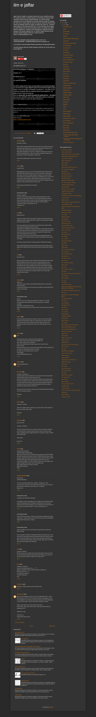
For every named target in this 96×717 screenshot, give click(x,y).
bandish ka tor (65, 171)
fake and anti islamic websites (69, 182)
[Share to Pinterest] (43, 133)
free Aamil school (66, 377)
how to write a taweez (67, 353)
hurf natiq (65, 50)
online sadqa (64, 245)
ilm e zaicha (64, 260)
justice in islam (65, 340)
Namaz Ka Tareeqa (66, 370)
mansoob (65, 102)
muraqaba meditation (66, 241)
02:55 (18, 311)
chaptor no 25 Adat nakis (69, 83)
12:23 (18, 522)
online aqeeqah (65, 355)
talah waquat (66, 99)
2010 (63, 22)
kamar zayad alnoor (68, 123)
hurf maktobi (24, 638)
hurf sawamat (18, 688)
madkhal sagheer (67, 88)
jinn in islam (64, 364)
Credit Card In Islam (66, 284)
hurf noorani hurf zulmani (27, 673)
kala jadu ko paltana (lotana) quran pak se (71, 273)
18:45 (18, 470)
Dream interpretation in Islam (68, 327)
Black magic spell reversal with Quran (71, 202)
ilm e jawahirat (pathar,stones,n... (69, 329)
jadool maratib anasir (68, 59)
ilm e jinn (64, 348)
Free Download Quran (67, 254)
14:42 (18, 578)
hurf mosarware (67, 45)
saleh (18, 333)
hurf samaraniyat (67, 57)
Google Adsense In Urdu (67, 383)
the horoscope (65, 309)
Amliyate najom (65, 357)
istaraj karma (66, 90)
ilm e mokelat (65, 219)
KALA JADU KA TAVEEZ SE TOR (71, 390)
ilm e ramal (64, 232)
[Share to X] (40, 133)
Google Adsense (65, 388)
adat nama (66, 78)
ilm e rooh (64, 292)
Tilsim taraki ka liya (20, 666)
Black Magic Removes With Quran (70, 324)
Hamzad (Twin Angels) (67, 375)
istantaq (65, 36)
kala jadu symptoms (66, 173)
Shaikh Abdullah (21, 475)
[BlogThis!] (39, 133)
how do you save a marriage (68, 189)
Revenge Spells (65, 314)
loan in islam (65, 379)
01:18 (18, 291)
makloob (65, 104)
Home (31, 626)
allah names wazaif (66, 223)
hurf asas (65, 64)
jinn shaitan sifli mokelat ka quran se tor (71, 290)
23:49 (18, 274)
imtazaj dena (66, 130)
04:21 (18, 543)
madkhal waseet (67, 92)
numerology (64, 392)
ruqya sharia (64, 165)
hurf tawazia (66, 52)
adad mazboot (67, 116)
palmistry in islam (66, 217)
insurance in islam (66, 396)
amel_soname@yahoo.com (22, 119)
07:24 (18, 366)
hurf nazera (66, 66)
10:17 (18, 160)
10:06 (18, 207)
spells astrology (65, 278)
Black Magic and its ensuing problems (71, 154)
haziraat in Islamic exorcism (68, 227)
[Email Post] (34, 133)
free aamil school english (67, 262)
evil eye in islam (65, 197)
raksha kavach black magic (68, 180)
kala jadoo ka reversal (67, 176)
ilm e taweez (64, 300)
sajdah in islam (65, 200)
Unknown (19, 584)
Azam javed (20, 594)
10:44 (18, 396)
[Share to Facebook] (41, 133)
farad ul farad (66, 71)
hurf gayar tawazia (68, 55)
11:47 (18, 508)
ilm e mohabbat (65, 303)
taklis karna (66, 97)
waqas (19, 280)
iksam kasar (66, 127)
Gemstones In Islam (66, 212)
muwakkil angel (65, 386)
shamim (19, 141)
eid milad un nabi (66, 305)
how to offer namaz (66, 230)
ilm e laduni (64, 214)
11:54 (18, 558)
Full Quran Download (67, 298)
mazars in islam (65, 394)
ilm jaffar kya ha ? (19, 632)
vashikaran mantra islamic (68, 184)
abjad (22, 659)
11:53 (18, 328)
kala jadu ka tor (65, 256)
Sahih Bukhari (65, 342)
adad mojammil (67, 111)
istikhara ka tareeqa (66, 362)
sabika (19, 361)
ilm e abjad (64, 282)
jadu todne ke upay (66, 178)
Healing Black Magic (67, 193)
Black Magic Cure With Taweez (69, 359)
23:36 (18, 490)
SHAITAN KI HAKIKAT (68, 351)
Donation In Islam (66, 221)
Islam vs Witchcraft (66, 160)
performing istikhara (66, 316)
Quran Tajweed (65, 320)
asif (18, 549)
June (64, 24)
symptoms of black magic (68, 191)
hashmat (19, 420)
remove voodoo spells (67, 152)
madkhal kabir (25, 680)
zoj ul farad (66, 76)
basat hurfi (66, 41)
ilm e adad (64, 267)
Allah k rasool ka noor (67, 338)
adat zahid (66, 80)
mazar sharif (64, 333)
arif (18, 212)
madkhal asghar (67, 95)
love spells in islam (66, 258)
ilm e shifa (64, 271)
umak (64, 106)
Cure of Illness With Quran (68, 249)
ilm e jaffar (24, 5)
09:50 (18, 187)
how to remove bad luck (67, 269)
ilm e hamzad (65, 311)
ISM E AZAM (65, 346)
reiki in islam (65, 265)
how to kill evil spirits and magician (70, 344)
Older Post (52, 626)
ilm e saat (64, 280)
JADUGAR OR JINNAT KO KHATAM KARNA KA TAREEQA (71, 287)
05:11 (18, 415)
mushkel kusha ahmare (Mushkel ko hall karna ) (27, 646)
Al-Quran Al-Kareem (67, 331)
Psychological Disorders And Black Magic (72, 195)
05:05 (18, 588)
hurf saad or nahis (68, 62)
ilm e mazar (64, 366)
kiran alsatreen (67, 120)
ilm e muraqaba (65, 251)
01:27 (18, 249)
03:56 (18, 619)
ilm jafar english (65, 187)
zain (18, 564)
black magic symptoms (67, 149)
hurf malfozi (66, 33)
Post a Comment (19, 622)
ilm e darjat (64, 322)
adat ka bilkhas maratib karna (71, 38)
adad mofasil (66, 113)
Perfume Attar (65, 335)
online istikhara (65, 381)
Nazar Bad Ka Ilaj (66, 234)
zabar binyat (18, 694)
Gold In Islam (65, 318)
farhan (19, 402)
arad (64, 109)
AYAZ (18, 448)
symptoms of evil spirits (67, 158)
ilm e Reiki (64, 243)
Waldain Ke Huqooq (66, 210)
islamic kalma (65, 163)
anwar (18, 166)
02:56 (18, 443)
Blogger (51, 707)
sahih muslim (65, 247)
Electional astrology (66, 368)
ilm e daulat (64, 307)
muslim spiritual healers (67, 225)
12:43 (18, 356)
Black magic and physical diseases (70, 156)
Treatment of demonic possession (69, 167)
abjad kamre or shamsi (69, 118)
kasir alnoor (66, 125)
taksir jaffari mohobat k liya (22, 652)
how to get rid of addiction (68, 169)
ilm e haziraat (65, 275)
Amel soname (22, 133)
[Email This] (37, 133)
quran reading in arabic (67, 204)
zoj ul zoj (65, 73)
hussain (19, 371)
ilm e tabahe (64, 236)
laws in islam (65, 238)
